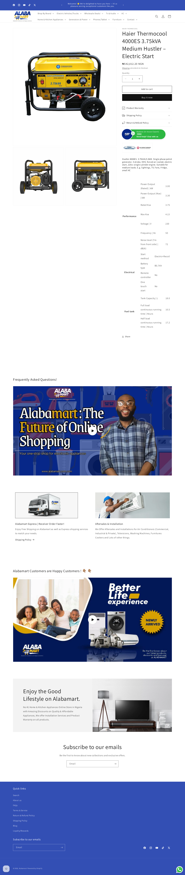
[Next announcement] (123, 5)
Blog (15, 825)
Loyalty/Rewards (21, 830)
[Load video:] (92, 620)
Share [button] (127, 336)
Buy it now (147, 97)
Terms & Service (20, 810)
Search (16, 795)
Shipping (126, 68)
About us (17, 800)
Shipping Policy (23, 539)
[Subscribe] (115, 763)
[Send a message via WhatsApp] (180, 870)
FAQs (15, 805)
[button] (45, 13)
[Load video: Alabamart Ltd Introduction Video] (92, 430)
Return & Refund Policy (24, 815)
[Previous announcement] (62, 5)
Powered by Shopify (34, 868)
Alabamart (23, 868)
